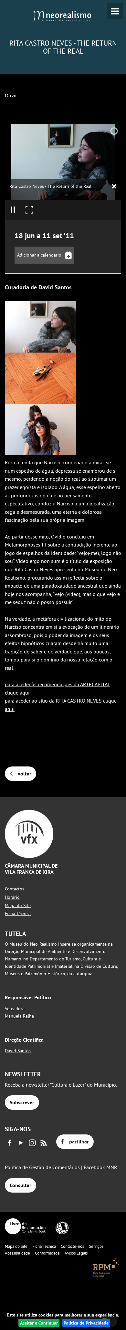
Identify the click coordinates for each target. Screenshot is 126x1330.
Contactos (14, 889)
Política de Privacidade (86, 1323)
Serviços (96, 1246)
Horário (12, 897)
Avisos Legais (76, 1253)
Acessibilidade (17, 1253)
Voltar (24, 773)
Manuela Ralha (19, 1016)
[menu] (115, 11)
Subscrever (22, 1102)
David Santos (18, 1051)
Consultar (20, 1185)
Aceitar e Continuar (39, 1323)
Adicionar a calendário (39, 255)
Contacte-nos (72, 1246)
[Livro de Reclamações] (25, 1226)
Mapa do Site (18, 905)
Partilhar (79, 1141)
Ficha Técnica (18, 913)
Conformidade (47, 1253)
